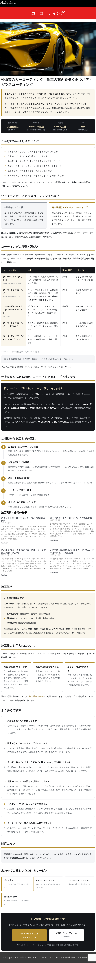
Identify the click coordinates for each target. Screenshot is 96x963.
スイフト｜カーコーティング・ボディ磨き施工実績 (23, 519)
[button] (94, 4)
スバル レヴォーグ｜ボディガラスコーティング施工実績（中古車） (23, 551)
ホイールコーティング (48, 883)
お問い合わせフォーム (66, 934)
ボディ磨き (16, 883)
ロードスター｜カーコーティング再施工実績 (71, 517)
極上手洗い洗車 (36, 696)
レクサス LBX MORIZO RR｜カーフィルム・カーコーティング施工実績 (72, 551)
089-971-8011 (29, 935)
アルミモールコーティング (78, 882)
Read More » (5, 543)
